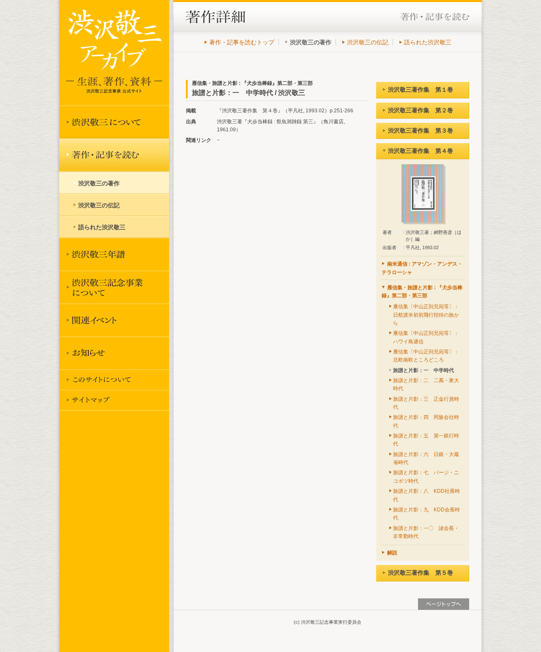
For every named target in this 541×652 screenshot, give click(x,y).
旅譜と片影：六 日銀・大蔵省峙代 (426, 458)
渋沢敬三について (114, 122)
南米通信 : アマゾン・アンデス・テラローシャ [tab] (422, 268)
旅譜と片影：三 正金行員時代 (426, 403)
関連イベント (114, 320)
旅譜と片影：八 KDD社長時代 (426, 495)
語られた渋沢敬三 (427, 42)
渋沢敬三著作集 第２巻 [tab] (420, 110)
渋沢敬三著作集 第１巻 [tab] (420, 89)
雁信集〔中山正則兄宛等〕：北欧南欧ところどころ (426, 356)
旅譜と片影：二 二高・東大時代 (426, 384)
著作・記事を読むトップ (241, 42)
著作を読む (114, 155)
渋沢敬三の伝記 (367, 42)
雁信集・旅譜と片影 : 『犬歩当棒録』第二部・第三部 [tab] (422, 292)
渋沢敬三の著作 (99, 183)
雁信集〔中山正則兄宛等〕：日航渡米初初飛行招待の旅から (426, 315)
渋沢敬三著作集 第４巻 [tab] (420, 150)
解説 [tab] (392, 553)
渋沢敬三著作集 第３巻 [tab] (420, 130)
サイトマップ (114, 400)
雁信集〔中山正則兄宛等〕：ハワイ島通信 (426, 337)
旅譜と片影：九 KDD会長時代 (426, 514)
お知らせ (114, 353)
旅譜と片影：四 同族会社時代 (426, 421)
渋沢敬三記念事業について (114, 287)
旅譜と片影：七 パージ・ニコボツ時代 (426, 477)
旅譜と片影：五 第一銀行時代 (426, 440)
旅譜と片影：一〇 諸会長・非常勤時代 (426, 532)
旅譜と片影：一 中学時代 (423, 370)
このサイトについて (114, 379)
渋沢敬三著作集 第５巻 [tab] (420, 572)
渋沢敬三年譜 (114, 254)
